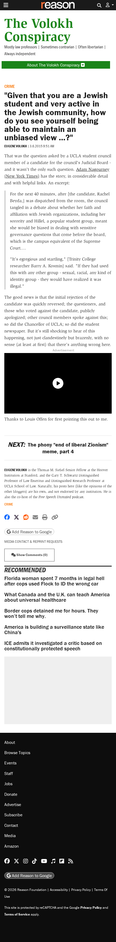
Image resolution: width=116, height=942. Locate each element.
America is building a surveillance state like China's (54, 629)
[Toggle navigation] (6, 5)
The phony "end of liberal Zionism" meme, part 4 (58, 448)
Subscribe (13, 814)
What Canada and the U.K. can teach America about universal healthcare (57, 597)
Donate (10, 794)
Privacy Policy (81, 889)
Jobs (8, 783)
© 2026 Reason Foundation (25, 889)
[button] (110, 5)
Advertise (12, 804)
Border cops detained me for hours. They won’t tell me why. (51, 613)
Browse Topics (17, 752)
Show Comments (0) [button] (31, 554)
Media (10, 835)
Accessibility (59, 889)
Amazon (11, 846)
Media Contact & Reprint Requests (33, 541)
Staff (8, 773)
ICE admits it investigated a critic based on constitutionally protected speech (53, 646)
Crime (9, 86)
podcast (61, 497)
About (9, 742)
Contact (11, 825)
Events (10, 762)
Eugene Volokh (15, 146)
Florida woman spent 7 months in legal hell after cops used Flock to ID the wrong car (54, 581)
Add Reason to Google (31, 531)
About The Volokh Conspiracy (54, 65)
